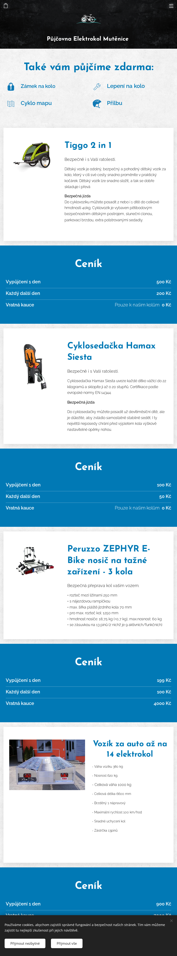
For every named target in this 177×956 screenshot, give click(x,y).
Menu (171, 5)
